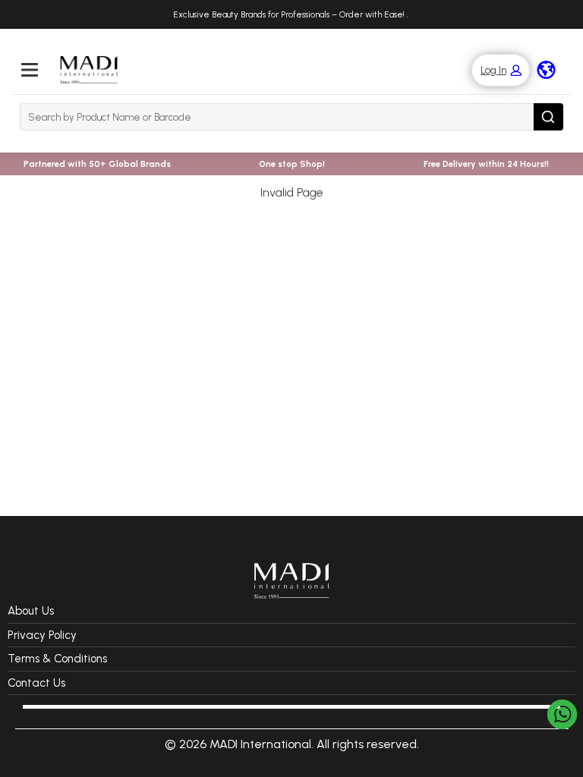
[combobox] (277, 117)
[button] (493, 70)
